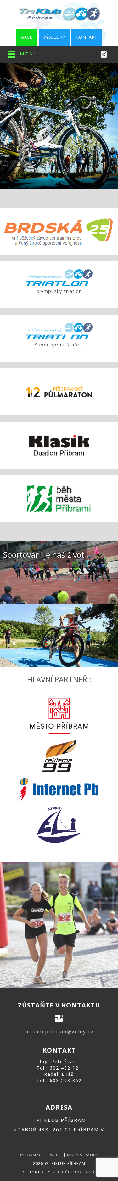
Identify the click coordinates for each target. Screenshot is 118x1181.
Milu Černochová (74, 1172)
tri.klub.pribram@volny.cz (59, 1031)
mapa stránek (82, 1155)
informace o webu (41, 1155)
